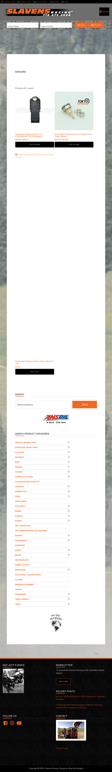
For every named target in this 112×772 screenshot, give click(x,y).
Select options (34, 144)
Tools (17, 604)
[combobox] (23, 25)
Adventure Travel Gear (26, 447)
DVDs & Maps (20, 501)
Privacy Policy (62, 748)
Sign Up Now (63, 681)
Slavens (19, 579)
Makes (18, 555)
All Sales (19, 452)
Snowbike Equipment (24, 584)
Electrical (20, 506)
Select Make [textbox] (13, 26)
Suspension (20, 594)
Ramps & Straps (22, 565)
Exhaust (19, 516)
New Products (22, 560)
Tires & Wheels (22, 599)
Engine (18, 511)
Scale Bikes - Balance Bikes (28, 574)
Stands (18, 589)
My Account (41, 2)
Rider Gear (20, 570)
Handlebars (21, 540)
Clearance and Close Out (27, 481)
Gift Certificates (23, 525)
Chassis (18, 472)
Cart (66, 2)
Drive (17, 496)
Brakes (18, 467)
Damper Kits (20, 491)
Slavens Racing (38, 12)
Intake (18, 550)
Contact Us (25, 2)
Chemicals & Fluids (24, 476)
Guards (18, 535)
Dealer (55, 2)
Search (82, 25)
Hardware (20, 545)
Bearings (19, 457)
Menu (106, 11)
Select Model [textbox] (47, 26)
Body (17, 462)
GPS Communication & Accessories (31, 530)
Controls (19, 486)
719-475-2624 (8, 2)
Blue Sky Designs (76, 768)
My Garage (97, 25)
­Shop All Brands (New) (25, 442)
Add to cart (34, 371)
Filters (18, 521)
